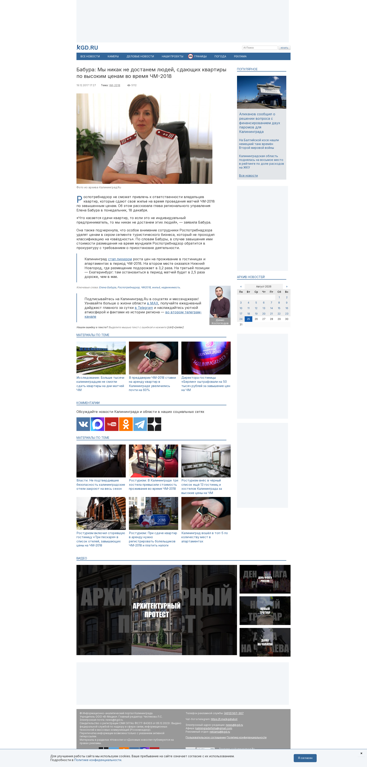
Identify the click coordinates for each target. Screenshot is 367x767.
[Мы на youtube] (112, 424)
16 (286, 308)
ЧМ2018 (146, 287)
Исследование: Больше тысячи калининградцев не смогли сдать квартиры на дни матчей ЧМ (100, 384)
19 (256, 313)
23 (286, 313)
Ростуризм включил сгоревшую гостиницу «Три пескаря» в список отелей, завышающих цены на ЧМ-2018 (100, 539)
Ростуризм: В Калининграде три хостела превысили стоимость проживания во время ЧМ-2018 (153, 484)
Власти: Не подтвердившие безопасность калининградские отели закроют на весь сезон (100, 484)
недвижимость (170, 287)
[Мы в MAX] (97, 424)
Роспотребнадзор (128, 287)
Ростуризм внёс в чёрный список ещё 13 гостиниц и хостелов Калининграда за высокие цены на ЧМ (201, 486)
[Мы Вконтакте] (83, 424)
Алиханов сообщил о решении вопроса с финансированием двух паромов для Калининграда (259, 123)
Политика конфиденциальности (247, 737)
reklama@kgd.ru (220, 731)
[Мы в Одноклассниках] (126, 424)
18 (248, 313)
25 (248, 319)
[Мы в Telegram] (140, 424)
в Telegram (144, 307)
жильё (156, 287)
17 (241, 313)
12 (256, 308)
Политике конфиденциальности (97, 760)
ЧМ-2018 (114, 85)
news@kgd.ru (234, 724)
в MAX (152, 303)
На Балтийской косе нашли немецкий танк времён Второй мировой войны (259, 143)
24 (241, 319)
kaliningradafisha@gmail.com (213, 728)
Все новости (248, 175)
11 (248, 308)
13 (264, 308)
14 (271, 308)
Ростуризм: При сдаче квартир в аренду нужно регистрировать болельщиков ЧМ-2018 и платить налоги (153, 539)
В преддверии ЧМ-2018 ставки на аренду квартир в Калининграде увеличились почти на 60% (152, 384)
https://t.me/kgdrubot (224, 719)
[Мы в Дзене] (154, 424)
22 (279, 313)
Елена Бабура (107, 287)
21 (271, 313)
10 (241, 308)
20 (263, 313)
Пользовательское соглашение (206, 737)
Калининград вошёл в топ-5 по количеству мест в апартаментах (204, 537)
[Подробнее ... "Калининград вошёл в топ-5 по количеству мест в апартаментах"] (206, 529)
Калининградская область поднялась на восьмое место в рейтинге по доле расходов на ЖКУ (261, 161)
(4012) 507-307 (234, 713)
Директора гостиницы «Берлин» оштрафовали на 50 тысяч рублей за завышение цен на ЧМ (205, 384)
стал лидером (120, 259)
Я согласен (305, 758)
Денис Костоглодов (220, 321)
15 (279, 308)
